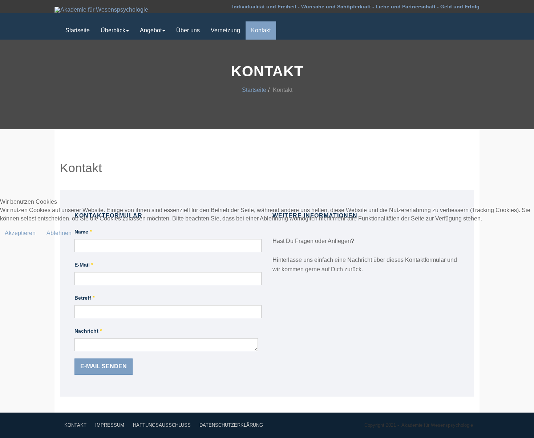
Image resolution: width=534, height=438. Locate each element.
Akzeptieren (20, 233)
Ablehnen (59, 233)
